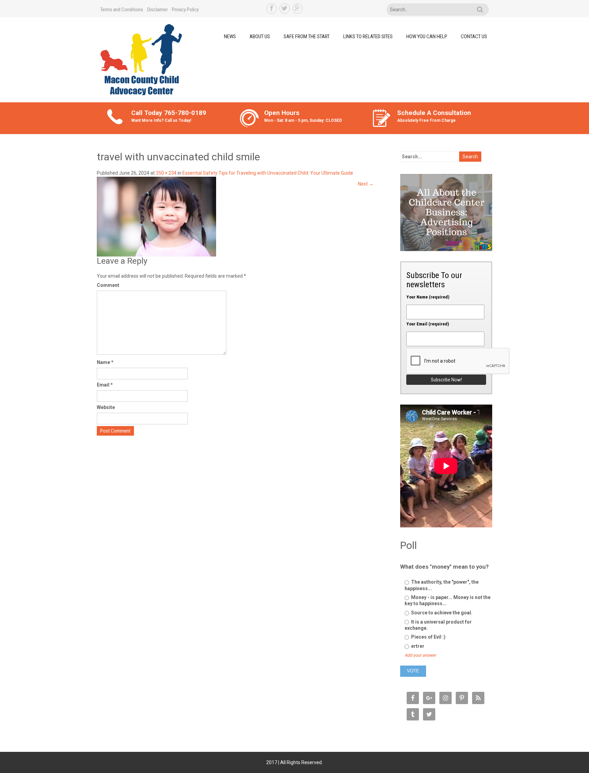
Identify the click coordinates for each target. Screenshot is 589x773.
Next (366, 184)
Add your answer (420, 655)
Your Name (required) (428, 297)
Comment (108, 285)
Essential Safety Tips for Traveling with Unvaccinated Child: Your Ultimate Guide (267, 173)
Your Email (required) (427, 323)
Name (105, 362)
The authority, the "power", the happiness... (442, 585)
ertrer (417, 646)
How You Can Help (426, 36)
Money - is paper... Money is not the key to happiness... (447, 600)
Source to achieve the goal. (441, 612)
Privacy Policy (185, 9)
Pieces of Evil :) (427, 637)
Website (106, 407)
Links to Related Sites (368, 36)
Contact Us (474, 36)
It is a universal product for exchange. (438, 625)
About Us (260, 36)
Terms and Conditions (121, 9)
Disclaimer (157, 9)
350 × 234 (166, 173)
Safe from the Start (307, 36)
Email (105, 385)
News (230, 36)
